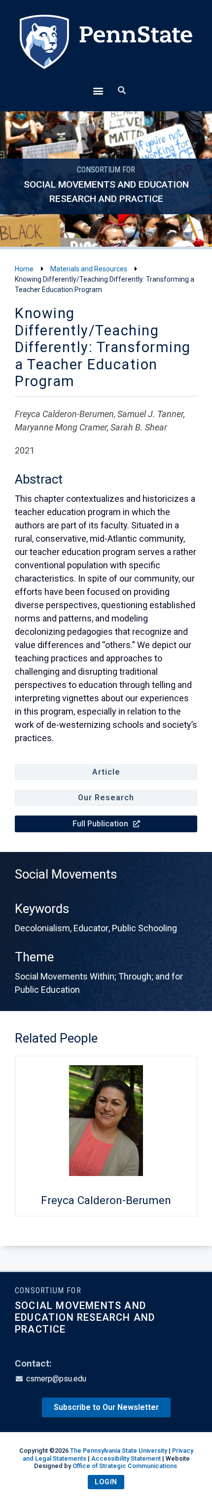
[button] (98, 90)
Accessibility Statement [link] (126, 1458)
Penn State (106, 48)
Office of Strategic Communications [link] (124, 1466)
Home (24, 269)
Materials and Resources (88, 269)
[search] (121, 90)
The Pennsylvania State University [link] (118, 1450)
